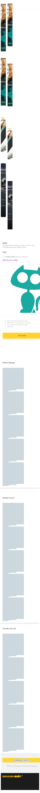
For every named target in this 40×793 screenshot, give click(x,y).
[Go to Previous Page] (2, 4)
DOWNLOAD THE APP (22, 760)
